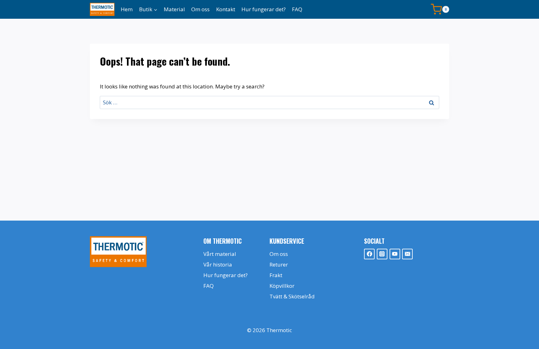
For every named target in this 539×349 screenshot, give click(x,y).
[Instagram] (382, 254)
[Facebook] (369, 254)
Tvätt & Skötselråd (292, 296)
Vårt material (219, 253)
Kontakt (225, 9)
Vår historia (217, 264)
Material (174, 9)
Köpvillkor (282, 285)
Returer (279, 264)
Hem (127, 9)
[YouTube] (395, 254)
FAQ (297, 9)
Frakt (276, 275)
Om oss (200, 9)
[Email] (407, 254)
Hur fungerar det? (263, 9)
